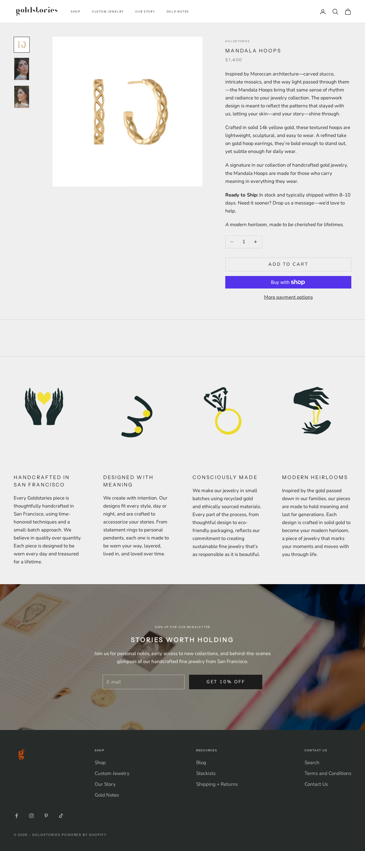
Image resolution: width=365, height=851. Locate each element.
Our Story (145, 11)
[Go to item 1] (22, 45)
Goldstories (237, 41)
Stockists (206, 773)
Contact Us (316, 784)
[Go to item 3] (22, 97)
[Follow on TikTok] (61, 816)
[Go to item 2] (22, 69)
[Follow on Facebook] (16, 816)
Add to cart (288, 264)
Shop (75, 11)
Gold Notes (178, 11)
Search (312, 762)
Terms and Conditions (328, 773)
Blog (201, 762)
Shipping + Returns (217, 784)
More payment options (288, 297)
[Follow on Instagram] (31, 816)
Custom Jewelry (108, 11)
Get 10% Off (225, 682)
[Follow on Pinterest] (46, 816)
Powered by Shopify (84, 835)
